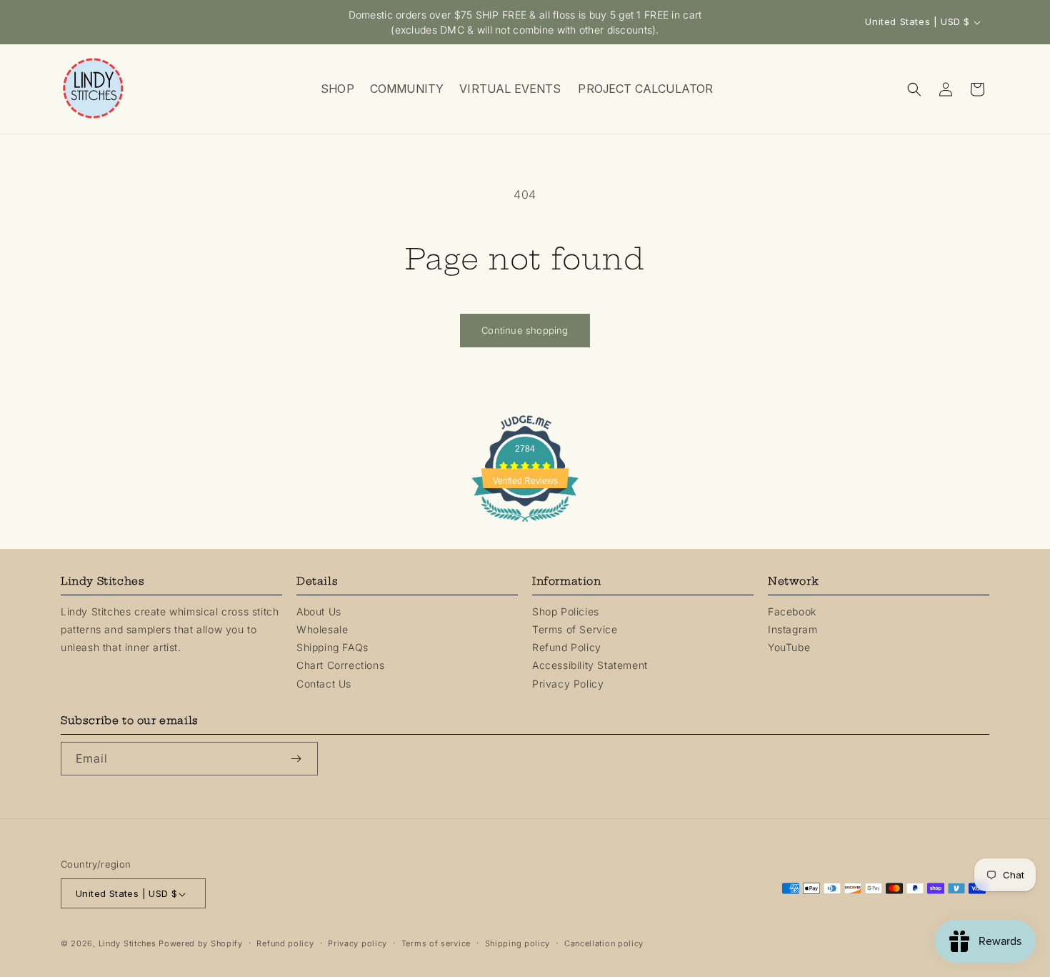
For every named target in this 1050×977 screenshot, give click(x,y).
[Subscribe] (301, 758)
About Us (318, 611)
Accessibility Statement (590, 666)
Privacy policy (357, 944)
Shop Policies (565, 611)
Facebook (792, 611)
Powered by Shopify (201, 944)
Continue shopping (524, 330)
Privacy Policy (568, 684)
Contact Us (323, 684)
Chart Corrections (340, 666)
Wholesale (322, 629)
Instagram (792, 629)
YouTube (789, 647)
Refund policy (285, 944)
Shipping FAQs (332, 647)
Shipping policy (518, 944)
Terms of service (436, 944)
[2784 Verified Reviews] (525, 524)
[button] (336, 89)
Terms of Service (575, 629)
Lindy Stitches (127, 944)
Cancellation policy (604, 944)
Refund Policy (566, 647)
